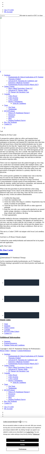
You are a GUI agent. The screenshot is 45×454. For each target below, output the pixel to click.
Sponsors (7, 341)
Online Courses (9, 328)
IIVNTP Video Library (11, 331)
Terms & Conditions (19, 382)
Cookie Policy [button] (30, 432)
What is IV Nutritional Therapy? (19, 392)
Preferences (22, 449)
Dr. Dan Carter (6, 250)
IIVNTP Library (9, 390)
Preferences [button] (36, 434)
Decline (22, 445)
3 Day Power (12, 375)
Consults (7, 329)
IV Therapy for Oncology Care (18, 371)
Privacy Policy (5, 350)
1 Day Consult (13, 379)
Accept (22, 440)
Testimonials (12, 388)
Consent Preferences (24, 350)
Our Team (11, 386)
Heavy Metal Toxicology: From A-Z (20, 367)
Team (6, 324)
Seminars (7, 326)
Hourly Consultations (15, 380)
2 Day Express (13, 377)
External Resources (10, 343)
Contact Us (8, 333)
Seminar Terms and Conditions (14, 345)
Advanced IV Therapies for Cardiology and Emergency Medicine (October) (22, 361)
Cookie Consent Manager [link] (10, 421)
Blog (10, 397)
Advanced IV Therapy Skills (17, 369)
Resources (11, 394)
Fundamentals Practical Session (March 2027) (23, 363)
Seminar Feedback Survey (17, 399)
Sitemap (13, 350)
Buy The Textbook (10, 401)
